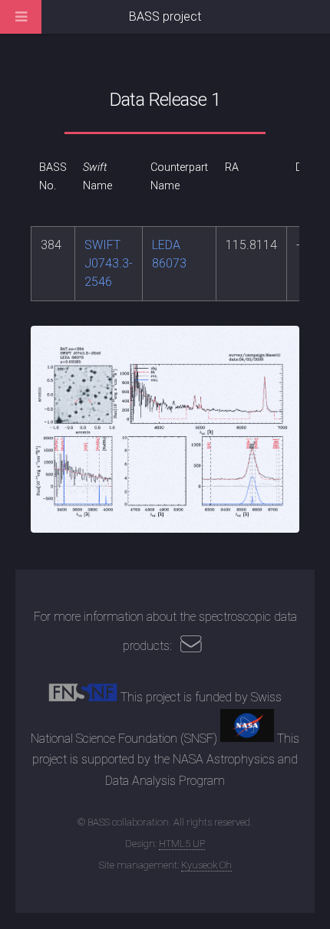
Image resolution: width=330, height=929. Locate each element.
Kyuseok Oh (206, 865)
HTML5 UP (182, 843)
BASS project (165, 16)
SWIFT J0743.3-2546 (108, 263)
